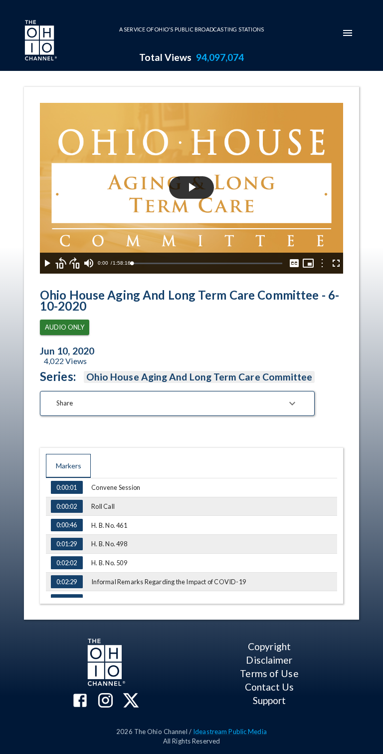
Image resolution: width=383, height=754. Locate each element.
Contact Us (269, 687)
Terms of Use (269, 673)
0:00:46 (66, 525)
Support (269, 700)
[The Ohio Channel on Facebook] (80, 701)
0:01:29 (66, 544)
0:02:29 (66, 582)
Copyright (269, 646)
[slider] (207, 263)
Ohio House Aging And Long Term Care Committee (199, 376)
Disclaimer (269, 660)
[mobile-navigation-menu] (348, 33)
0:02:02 (66, 563)
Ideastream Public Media (230, 732)
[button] (177, 403)
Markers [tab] (68, 465)
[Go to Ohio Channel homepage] (39, 41)
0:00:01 (66, 487)
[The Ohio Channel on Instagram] (105, 701)
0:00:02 (66, 506)
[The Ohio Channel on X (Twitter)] (131, 701)
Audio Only (64, 327)
